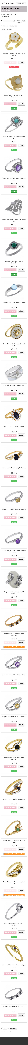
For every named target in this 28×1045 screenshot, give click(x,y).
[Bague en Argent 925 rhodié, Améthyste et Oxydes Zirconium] (14, 165)
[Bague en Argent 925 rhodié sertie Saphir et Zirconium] (14, 911)
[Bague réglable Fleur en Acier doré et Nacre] (14, 41)
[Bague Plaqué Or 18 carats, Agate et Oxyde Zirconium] (14, 828)
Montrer (18, 20)
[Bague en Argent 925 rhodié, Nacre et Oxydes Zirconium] (14, 373)
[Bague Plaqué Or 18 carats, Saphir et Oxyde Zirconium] (14, 869)
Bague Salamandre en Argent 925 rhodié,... (14, 592)
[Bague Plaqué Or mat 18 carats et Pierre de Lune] (14, 82)
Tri (1, 20)
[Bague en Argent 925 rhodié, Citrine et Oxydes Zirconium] (14, 497)
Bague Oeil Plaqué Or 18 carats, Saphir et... (14, 966)
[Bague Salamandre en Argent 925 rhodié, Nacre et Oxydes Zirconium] (14, 579)
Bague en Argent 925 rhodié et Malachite (14, 262)
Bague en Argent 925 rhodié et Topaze (14, 302)
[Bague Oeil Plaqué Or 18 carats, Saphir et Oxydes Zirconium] (14, 952)
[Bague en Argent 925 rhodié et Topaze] (14, 290)
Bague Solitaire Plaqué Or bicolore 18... (14, 799)
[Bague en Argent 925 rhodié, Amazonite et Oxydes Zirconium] (14, 124)
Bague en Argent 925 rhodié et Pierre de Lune (14, 220)
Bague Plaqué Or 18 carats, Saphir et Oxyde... (14, 882)
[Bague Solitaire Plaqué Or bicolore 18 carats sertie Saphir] (14, 787)
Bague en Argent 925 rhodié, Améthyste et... (14, 179)
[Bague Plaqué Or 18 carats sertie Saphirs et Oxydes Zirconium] (14, 621)
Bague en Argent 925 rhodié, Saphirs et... (14, 1007)
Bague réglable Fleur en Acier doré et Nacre (14, 54)
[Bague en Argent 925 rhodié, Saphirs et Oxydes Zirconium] (14, 994)
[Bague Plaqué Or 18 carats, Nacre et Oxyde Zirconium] (14, 331)
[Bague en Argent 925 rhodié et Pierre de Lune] (14, 207)
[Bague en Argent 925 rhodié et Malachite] (14, 249)
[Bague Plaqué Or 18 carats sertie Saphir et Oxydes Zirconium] (14, 745)
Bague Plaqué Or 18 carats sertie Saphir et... (14, 758)
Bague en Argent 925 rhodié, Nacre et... (14, 385)
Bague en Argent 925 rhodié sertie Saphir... (14, 924)
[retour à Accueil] (2, 3)
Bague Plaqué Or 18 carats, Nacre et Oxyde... (14, 344)
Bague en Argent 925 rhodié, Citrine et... (14, 509)
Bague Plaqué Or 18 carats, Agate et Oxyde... (14, 841)
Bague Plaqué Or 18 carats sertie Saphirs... (14, 634)
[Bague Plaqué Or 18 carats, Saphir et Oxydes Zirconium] (14, 414)
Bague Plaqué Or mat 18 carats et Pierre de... (14, 96)
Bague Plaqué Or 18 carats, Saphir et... (14, 426)
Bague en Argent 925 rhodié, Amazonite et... (14, 137)
